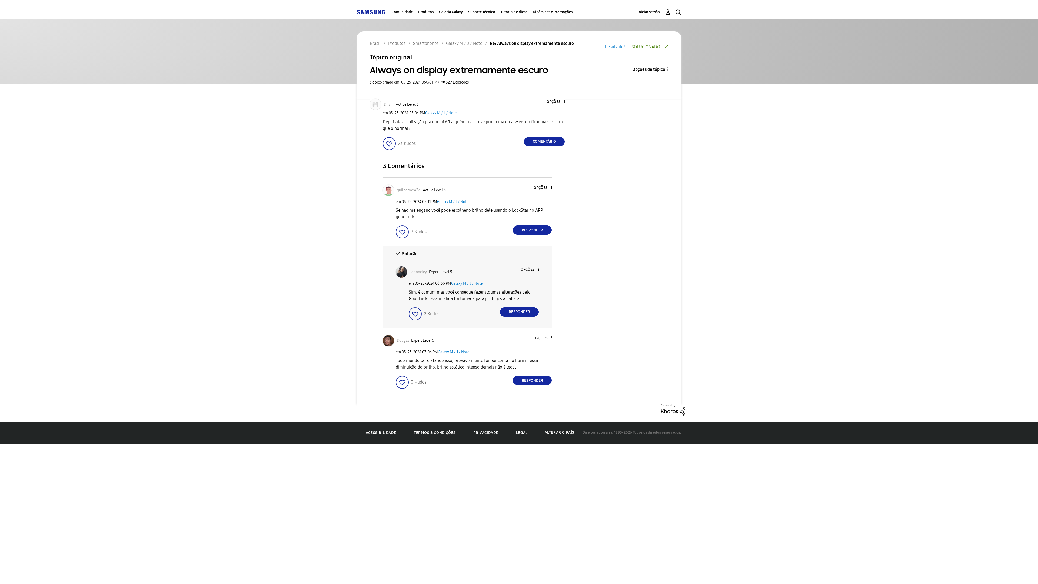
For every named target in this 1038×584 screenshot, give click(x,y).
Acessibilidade (381, 432)
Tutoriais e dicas (514, 12)
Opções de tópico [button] (648, 69)
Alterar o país (559, 432)
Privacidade (485, 432)
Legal (522, 432)
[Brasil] (371, 12)
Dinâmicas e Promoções (553, 12)
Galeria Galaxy (451, 12)
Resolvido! (615, 46)
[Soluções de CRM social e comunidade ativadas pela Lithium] (673, 410)
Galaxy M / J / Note (441, 113)
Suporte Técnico (481, 12)
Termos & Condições (435, 432)
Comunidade (402, 12)
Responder (532, 230)
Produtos (426, 12)
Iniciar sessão (649, 12)
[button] (555, 102)
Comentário (544, 141)
